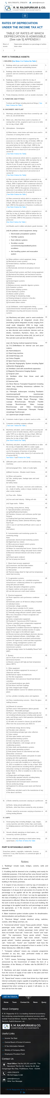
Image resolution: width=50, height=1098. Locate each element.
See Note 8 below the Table (16, 440)
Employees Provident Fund (15, 1054)
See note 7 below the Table (16, 425)
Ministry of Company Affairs (15, 1050)
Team (14, 1002)
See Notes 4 (10, 457)
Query (44, 1002)
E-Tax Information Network (14, 1046)
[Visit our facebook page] (21, 1092)
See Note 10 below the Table (25, 841)
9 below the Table (24, 457)
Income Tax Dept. (11, 1038)
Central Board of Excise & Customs (18, 1042)
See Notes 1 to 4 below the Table (24, 61)
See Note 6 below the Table (16, 154)
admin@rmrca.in (38, 2)
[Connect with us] (23, 1092)
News (35, 1002)
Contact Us (24, 1002)
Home (6, 1002)
